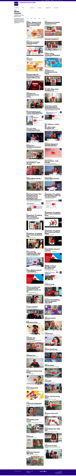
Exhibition (35, 18)
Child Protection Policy (58, 473)
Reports (43, 18)
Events (31, 18)
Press (56, 0)
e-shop (59, 0)
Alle (27, 18)
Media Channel (47, 0)
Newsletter (52, 0)
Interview (39, 18)
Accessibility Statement (58, 472)
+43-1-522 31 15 (28, 472)
